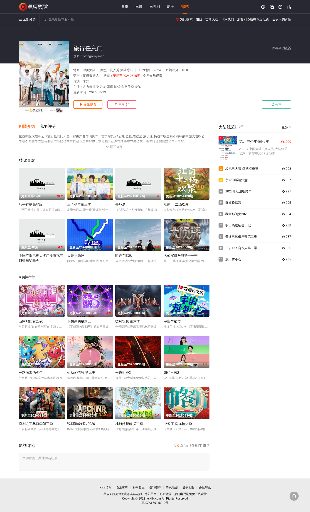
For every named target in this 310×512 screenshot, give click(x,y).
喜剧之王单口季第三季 (36, 424)
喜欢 (122, 104)
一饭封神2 (123, 372)
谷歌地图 (188, 487)
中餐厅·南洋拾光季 (178, 424)
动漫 (170, 7)
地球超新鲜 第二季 (129, 424)
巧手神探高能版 (31, 204)
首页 (124, 7)
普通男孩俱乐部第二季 (241, 236)
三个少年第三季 (79, 204)
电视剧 (155, 7)
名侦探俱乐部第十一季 (181, 255)
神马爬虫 (139, 487)
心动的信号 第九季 (81, 372)
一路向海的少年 (31, 372)
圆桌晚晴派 (233, 202)
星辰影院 (109, 494)
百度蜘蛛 (122, 487)
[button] (29, 126)
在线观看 (88, 104)
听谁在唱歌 (123, 255)
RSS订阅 (105, 487)
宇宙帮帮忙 (172, 321)
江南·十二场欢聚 (176, 204)
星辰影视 (33, 7)
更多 (286, 127)
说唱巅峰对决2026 (81, 424)
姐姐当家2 (171, 372)
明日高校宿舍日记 (238, 225)
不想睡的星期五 (79, 321)
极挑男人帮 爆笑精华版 (241, 168)
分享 (276, 104)
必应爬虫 (205, 487)
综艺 (185, 7)
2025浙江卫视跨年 (238, 191)
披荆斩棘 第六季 (127, 321)
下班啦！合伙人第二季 (241, 248)
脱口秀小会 (233, 259)
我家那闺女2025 (236, 214)
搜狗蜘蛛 (155, 487)
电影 (138, 7)
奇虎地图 (172, 487)
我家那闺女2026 (31, 321)
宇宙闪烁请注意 (236, 180)
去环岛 (120, 204)
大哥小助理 (75, 255)
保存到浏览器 (281, 48)
